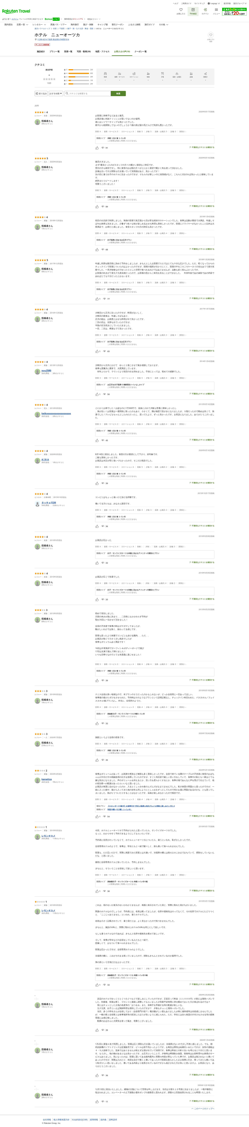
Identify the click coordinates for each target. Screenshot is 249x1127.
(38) (84, 51)
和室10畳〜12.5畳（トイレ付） (119, 809)
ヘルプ (175, 3)
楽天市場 (227, 3)
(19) (122, 51)
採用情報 (94, 1119)
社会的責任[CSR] (79, 1119)
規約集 (103, 1119)
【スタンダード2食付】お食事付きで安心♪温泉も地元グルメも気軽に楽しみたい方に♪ (141, 806)
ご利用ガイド (186, 3)
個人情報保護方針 (61, 1119)
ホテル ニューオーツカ (57, 34)
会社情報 (47, 1119)
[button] (64, 122)
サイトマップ (199, 3)
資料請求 (113, 1119)
